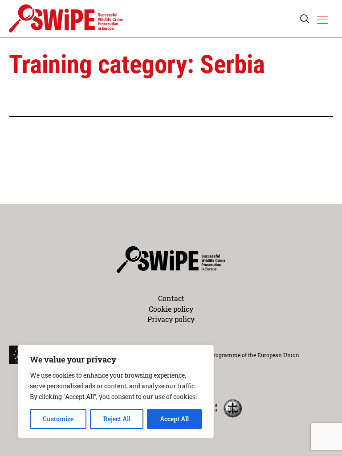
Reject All (116, 419)
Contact (171, 298)
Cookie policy (171, 309)
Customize (58, 419)
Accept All (174, 419)
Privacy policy (171, 319)
